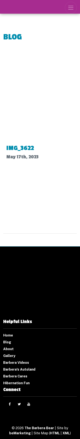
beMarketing (20, 433)
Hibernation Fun (16, 383)
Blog (7, 342)
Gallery (9, 356)
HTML (55, 433)
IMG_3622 (20, 148)
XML (66, 433)
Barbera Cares (15, 376)
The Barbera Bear (39, 428)
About (8, 349)
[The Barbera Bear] (40, 289)
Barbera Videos (16, 363)
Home (8, 335)
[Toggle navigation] (71, 8)
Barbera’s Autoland (19, 369)
